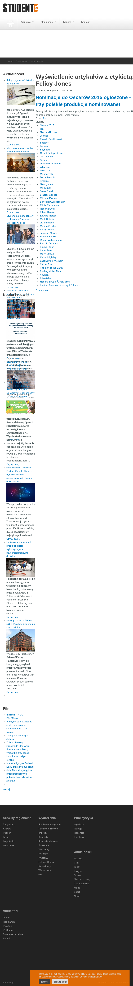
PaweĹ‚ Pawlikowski (51, 139)
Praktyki (7, 925)
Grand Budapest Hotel (52, 153)
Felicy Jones (47, 229)
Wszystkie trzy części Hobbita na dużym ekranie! (17, 756)
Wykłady (43, 853)
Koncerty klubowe (48, 841)
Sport (77, 891)
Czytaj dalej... (43, 290)
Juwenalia (43, 845)
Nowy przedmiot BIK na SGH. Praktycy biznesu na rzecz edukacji (20, 624)
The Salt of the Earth (51, 267)
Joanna (44, 135)
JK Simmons (47, 222)
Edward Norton (48, 215)
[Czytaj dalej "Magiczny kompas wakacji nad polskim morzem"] (21, 162)
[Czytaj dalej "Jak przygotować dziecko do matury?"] (21, 95)
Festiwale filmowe (48, 828)
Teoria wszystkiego (50, 163)
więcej (6, 789)
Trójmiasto (8, 841)
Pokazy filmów (46, 862)
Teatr (76, 866)
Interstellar (46, 278)
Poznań (7, 832)
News (77, 896)
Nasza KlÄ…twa (48, 132)
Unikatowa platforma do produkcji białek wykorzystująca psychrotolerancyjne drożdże (19, 549)
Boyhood (45, 149)
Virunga (44, 274)
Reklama (8, 930)
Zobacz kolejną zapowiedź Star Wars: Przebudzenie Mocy (18, 746)
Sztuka (77, 875)
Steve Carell (46, 191)
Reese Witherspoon (51, 240)
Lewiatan (45, 170)
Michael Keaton (48, 198)
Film (44, 118)
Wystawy (43, 857)
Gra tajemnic (47, 156)
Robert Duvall (47, 208)
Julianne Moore (48, 233)
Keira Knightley (48, 257)
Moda (77, 887)
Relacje (78, 828)
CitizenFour (46, 264)
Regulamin (9, 921)
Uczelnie (26, 22)
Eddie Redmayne (49, 205)
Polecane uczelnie (13, 934)
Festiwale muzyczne (49, 824)
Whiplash (45, 167)
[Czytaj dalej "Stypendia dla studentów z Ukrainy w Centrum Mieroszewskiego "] (21, 234)
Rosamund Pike (48, 236)
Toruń (6, 837)
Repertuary (21, 61)
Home (10, 61)
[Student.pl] (20, 9)
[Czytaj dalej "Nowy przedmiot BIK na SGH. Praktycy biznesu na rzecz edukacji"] (20, 640)
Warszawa (8, 845)
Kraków (7, 828)
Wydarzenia (44, 870)
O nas (6, 917)
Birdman (44, 146)
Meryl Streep (47, 253)
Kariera (67, 22)
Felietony (79, 837)
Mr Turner (45, 187)
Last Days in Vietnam (51, 260)
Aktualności (47, 22)
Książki (78, 871)
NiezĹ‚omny (46, 184)
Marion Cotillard (48, 226)
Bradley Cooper (48, 194)
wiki (40, 874)
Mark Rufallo (47, 219)
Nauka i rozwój (82, 879)
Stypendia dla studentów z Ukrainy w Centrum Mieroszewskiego (20, 219)
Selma (43, 160)
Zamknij (44, 982)
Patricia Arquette (49, 243)
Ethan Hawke (47, 212)
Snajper (44, 142)
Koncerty (43, 837)
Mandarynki (46, 174)
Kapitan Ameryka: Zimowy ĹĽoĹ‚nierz (60, 285)
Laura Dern (46, 250)
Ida (41, 128)
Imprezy (42, 832)
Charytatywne (81, 883)
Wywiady (79, 824)
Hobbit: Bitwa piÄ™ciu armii (55, 281)
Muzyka (78, 858)
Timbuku (44, 180)
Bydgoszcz (9, 824)
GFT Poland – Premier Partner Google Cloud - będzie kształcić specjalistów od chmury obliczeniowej (19, 474)
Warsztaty (43, 849)
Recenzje (79, 832)
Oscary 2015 (47, 125)
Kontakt (85, 22)
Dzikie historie (47, 177)
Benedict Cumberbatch (52, 201)
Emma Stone (47, 247)
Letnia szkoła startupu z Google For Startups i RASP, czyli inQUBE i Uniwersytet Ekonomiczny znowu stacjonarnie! (20, 389)
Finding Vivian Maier (51, 271)
